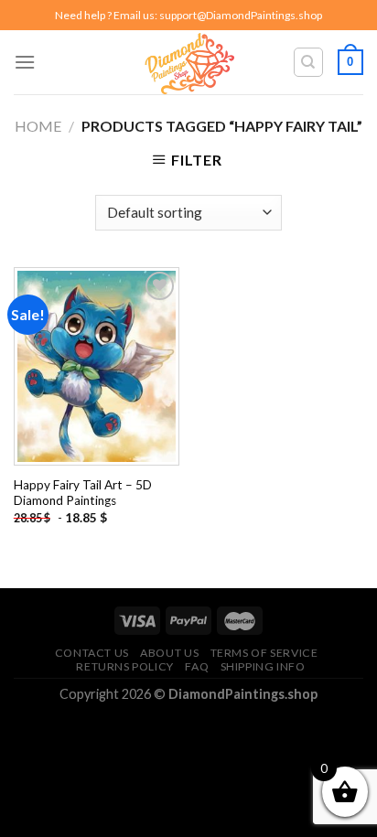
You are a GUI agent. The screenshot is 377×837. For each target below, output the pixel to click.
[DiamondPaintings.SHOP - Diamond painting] (189, 62)
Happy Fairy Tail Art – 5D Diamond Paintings (83, 493)
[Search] (309, 62)
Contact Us (92, 653)
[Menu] (25, 61)
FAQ (197, 666)
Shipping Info (263, 666)
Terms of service (264, 653)
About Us (169, 653)
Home (38, 125)
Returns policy (125, 666)
